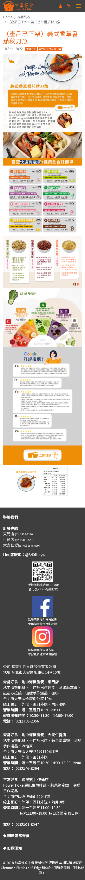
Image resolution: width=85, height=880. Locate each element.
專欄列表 (23, 16)
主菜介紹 (31, 49)
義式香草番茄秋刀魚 (50, 49)
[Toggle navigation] (79, 6)
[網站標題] (18, 6)
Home (8, 16)
